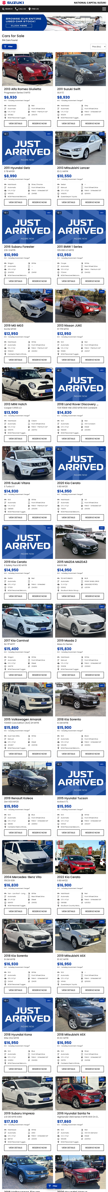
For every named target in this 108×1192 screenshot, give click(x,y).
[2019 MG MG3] (27, 306)
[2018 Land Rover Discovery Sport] (80, 384)
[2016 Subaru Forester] (27, 227)
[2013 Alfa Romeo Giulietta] (27, 69)
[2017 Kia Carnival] (27, 621)
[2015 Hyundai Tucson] (80, 778)
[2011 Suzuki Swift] (80, 69)
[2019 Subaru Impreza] (27, 1093)
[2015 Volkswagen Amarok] (27, 699)
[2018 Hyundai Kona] (27, 1015)
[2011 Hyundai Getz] (27, 148)
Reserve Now (39, 123)
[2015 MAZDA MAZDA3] (80, 542)
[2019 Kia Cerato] (27, 542)
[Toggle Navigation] (104, 9)
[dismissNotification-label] (102, 1164)
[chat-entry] (99, 1180)
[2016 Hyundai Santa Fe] (80, 1093)
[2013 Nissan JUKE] (80, 306)
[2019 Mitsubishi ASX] (80, 936)
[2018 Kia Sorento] (80, 699)
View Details (15, 123)
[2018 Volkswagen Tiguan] (27, 1172)
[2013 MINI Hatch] (27, 384)
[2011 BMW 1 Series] (80, 227)
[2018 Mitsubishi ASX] (80, 1015)
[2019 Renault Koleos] (27, 778)
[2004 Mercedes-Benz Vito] (27, 857)
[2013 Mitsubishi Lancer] (80, 148)
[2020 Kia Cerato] (80, 463)
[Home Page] (13, 2)
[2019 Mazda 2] (80, 621)
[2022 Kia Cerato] (80, 857)
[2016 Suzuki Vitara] (27, 463)
